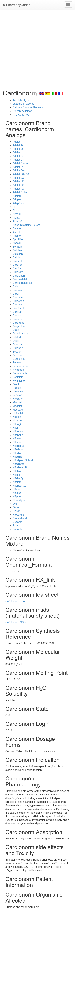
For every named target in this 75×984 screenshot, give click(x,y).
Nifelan (17, 471)
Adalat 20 (18, 148)
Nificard (17, 489)
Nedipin (17, 416)
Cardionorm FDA (15, 601)
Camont (17, 261)
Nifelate (17, 482)
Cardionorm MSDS (16, 622)
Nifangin (17, 424)
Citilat (16, 286)
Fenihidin (18, 377)
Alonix (16, 217)
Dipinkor (17, 344)
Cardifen (18, 264)
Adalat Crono (20, 163)
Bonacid (17, 246)
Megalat (17, 406)
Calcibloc (18, 250)
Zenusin (17, 529)
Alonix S (17, 221)
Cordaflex (18, 301)
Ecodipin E (19, 359)
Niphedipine (19, 500)
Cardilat (17, 268)
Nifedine (17, 456)
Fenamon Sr (20, 373)
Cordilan (17, 311)
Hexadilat (18, 391)
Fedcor (17, 362)
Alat (15, 206)
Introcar (17, 395)
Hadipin (17, 388)
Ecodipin (18, 355)
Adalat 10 (18, 145)
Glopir (16, 384)
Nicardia (17, 420)
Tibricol (17, 525)
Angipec (17, 228)
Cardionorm (19, 275)
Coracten (18, 290)
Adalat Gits (19, 170)
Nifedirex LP (20, 467)
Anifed (16, 232)
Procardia (18, 514)
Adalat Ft (18, 167)
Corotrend (18, 322)
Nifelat (16, 474)
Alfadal (17, 214)
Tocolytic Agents (22, 100)
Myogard (18, 409)
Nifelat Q (18, 478)
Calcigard (18, 254)
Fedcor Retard (21, 366)
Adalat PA (18, 188)
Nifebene (18, 435)
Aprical (17, 243)
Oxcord (17, 507)
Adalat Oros (19, 185)
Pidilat (16, 511)
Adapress (18, 203)
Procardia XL (20, 518)
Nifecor (17, 442)
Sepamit (17, 522)
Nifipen (17, 496)
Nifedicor (18, 449)
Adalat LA (18, 177)
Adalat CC (18, 156)
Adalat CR (18, 159)
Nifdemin (18, 431)
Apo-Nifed (18, 239)
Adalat (16, 141)
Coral (16, 293)
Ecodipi (17, 351)
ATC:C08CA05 (21, 114)
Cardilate (18, 272)
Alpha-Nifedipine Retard (26, 225)
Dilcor (16, 340)
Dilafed (17, 337)
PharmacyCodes (17, 4)
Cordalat (18, 304)
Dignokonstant (21, 333)
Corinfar (17, 319)
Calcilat (17, 257)
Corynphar (19, 326)
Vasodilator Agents (23, 103)
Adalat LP (18, 181)
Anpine (17, 235)
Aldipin (16, 210)
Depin (16, 330)
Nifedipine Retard (23, 460)
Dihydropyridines (22, 111)
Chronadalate (20, 279)
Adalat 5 (17, 152)
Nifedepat (18, 445)
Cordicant (18, 308)
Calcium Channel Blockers (28, 107)
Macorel (17, 402)
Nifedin (17, 453)
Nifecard (17, 438)
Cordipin (17, 315)
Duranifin (18, 348)
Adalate (17, 196)
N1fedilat (18, 413)
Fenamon (18, 369)
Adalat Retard (21, 192)
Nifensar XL (19, 485)
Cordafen (18, 297)
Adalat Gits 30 (21, 174)
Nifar (15, 427)
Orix (15, 503)
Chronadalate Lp (22, 282)
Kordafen (18, 398)
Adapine (17, 199)
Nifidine (17, 493)
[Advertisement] (37, 48)
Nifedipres (18, 464)
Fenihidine (19, 380)
